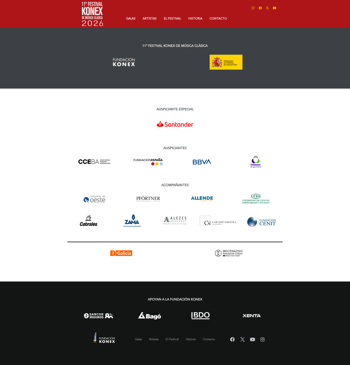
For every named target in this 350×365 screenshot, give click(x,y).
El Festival (172, 18)
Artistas (150, 18)
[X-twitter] (267, 8)
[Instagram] (253, 8)
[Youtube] (274, 8)
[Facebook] (260, 8)
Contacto (218, 18)
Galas (130, 18)
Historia (195, 18)
